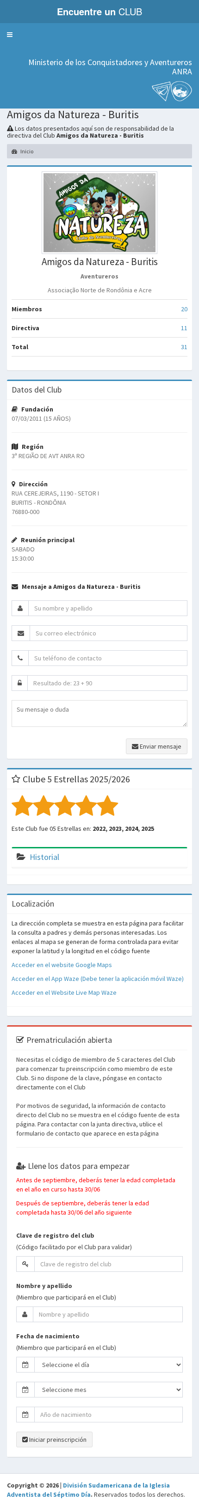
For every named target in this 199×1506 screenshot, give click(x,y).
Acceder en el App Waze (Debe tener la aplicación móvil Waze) (98, 978)
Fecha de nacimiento (48, 1336)
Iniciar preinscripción (57, 1439)
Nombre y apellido (44, 1286)
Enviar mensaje (159, 746)
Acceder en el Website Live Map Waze (64, 992)
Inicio (26, 151)
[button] (9, 34)
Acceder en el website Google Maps (62, 965)
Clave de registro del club (55, 1235)
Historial (44, 857)
